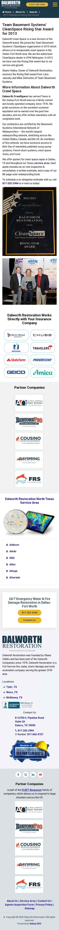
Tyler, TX (11, 686)
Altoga (13, 571)
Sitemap (29, 908)
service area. (42, 163)
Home (7, 12)
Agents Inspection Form (19, 904)
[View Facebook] (18, 774)
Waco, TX (11, 692)
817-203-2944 (38, 4)
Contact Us (29, 620)
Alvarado (14, 577)
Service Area (28, 900)
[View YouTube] (40, 774)
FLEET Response (32, 789)
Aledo (12, 551)
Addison (14, 544)
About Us (20, 12)
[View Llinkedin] (33, 774)
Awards (33, 12)
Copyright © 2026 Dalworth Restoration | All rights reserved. (30, 919)
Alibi (11, 557)
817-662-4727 (35, 734)
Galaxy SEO (35, 923)
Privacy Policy (44, 904)
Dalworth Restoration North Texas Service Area (29, 501)
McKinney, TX (14, 697)
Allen (12, 564)
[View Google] (25, 774)
